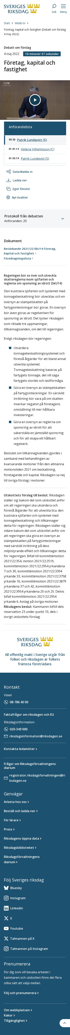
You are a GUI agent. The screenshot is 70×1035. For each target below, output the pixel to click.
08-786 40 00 (19, 702)
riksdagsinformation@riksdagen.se (35, 736)
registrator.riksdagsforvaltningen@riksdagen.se (37, 778)
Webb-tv (20, 23)
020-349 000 (18, 729)
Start (7, 23)
